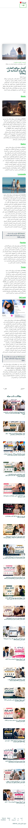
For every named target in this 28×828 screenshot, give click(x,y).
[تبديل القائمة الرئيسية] (23, 6)
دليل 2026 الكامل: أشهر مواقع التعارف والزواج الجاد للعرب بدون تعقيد (14, 496)
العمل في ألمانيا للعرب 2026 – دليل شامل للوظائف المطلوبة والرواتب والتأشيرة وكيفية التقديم (14, 454)
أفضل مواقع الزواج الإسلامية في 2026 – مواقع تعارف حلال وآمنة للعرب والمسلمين (15, 434)
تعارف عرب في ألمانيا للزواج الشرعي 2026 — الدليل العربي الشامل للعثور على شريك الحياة (15, 782)
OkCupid (22, 297)
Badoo (23, 144)
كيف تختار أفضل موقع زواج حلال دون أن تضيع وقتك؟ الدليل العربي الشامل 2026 (14, 639)
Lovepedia (22, 174)
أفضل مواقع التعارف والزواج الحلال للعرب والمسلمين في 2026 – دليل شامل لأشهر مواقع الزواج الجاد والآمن (15, 475)
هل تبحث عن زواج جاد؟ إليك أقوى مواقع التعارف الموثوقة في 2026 (15, 517)
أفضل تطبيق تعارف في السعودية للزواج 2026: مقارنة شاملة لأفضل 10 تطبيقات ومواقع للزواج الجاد (14, 537)
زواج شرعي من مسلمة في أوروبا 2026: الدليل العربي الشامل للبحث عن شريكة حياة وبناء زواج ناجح (14, 557)
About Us (8, 819)
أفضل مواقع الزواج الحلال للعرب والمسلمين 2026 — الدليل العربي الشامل (14, 700)
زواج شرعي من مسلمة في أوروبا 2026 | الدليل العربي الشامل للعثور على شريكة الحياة (15, 762)
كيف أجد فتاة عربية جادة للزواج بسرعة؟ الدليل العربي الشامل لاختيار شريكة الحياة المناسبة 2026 (14, 578)
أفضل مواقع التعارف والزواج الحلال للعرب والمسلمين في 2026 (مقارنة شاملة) (16, 680)
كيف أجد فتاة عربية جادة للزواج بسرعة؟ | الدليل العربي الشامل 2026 (15, 659)
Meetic (23, 96)
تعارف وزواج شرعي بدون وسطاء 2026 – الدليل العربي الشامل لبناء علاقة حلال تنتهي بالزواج (15, 598)
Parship (23, 243)
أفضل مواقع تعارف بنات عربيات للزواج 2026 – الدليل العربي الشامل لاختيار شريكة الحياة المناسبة (14, 619)
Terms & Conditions (3, 819)
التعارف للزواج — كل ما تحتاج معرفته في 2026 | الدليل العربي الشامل (15, 721)
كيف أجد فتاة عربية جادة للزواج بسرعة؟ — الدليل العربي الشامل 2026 (15, 802)
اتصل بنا (21, 819)
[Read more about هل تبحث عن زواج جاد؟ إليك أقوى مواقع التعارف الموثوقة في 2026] (14, 509)
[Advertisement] (14, 22)
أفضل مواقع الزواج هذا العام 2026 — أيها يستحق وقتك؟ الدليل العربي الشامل (15, 741)
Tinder (23, 267)
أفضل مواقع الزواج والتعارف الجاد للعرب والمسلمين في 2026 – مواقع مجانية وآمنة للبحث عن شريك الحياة (14, 413)
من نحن (18, 819)
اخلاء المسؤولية (14, 819)
